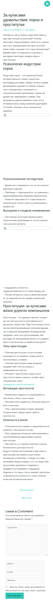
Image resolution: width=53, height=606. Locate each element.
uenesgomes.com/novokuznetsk (18, 384)
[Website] (25, 581)
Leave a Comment (12, 30)
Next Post (27, 498)
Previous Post (27, 490)
